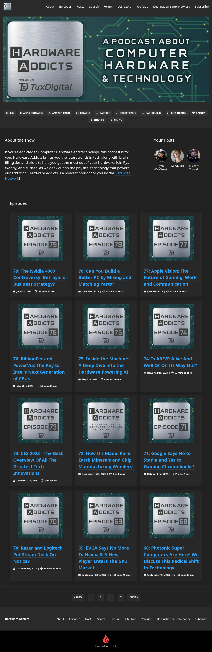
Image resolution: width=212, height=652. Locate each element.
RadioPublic (153, 112)
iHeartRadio (179, 112)
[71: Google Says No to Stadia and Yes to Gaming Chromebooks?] (171, 420)
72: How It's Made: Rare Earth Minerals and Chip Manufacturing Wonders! (106, 459)
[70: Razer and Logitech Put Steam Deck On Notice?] (41, 515)
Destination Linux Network (171, 6)
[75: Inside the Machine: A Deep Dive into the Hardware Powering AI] (106, 326)
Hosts (80, 6)
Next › (134, 597)
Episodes (65, 6)
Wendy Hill (177, 165)
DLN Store (124, 6)
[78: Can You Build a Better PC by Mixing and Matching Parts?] (106, 238)
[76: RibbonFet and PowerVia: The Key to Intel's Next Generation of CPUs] (41, 326)
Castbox (105, 112)
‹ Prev (78, 597)
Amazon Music (61, 112)
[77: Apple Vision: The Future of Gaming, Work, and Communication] (171, 238)
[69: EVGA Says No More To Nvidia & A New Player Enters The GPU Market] (106, 515)
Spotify (201, 112)
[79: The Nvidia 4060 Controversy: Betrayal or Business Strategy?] (41, 238)
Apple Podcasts (33, 112)
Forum (108, 6)
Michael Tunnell (194, 167)
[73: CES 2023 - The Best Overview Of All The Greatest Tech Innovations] (41, 420)
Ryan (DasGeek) (160, 167)
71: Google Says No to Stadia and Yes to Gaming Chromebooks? (169, 459)
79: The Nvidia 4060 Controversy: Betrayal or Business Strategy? (40, 277)
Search (94, 6)
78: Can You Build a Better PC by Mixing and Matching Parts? (104, 277)
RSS (12, 112)
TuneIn (118, 120)
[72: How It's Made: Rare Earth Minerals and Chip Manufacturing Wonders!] (106, 420)
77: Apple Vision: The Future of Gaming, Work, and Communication (171, 277)
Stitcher (99, 120)
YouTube (142, 6)
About (50, 6)
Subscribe (202, 6)
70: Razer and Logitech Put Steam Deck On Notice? (38, 554)
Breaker (85, 112)
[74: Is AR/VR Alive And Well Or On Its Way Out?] (171, 326)
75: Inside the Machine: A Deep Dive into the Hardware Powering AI (103, 365)
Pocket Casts (128, 112)
